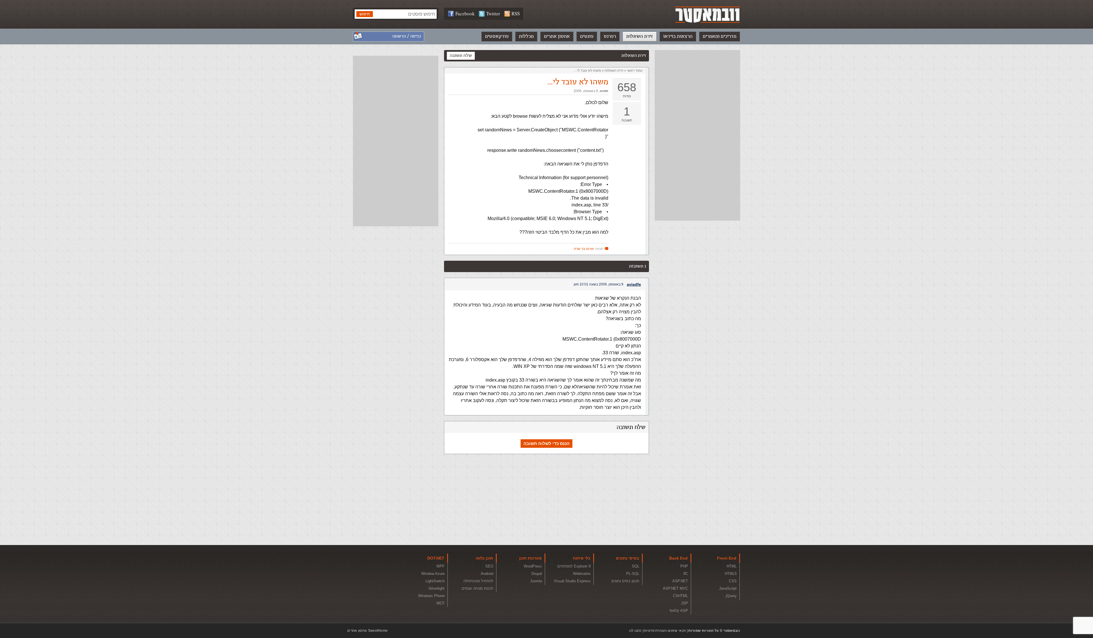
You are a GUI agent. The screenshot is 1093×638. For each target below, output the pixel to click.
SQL (635, 566)
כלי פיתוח (581, 558)
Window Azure (433, 573)
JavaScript (728, 588)
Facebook (465, 13)
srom (604, 91)
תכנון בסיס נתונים (625, 581)
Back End (678, 558)
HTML (732, 566)
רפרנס (610, 36)
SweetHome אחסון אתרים (367, 631)
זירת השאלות (639, 36)
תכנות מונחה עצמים (477, 588)
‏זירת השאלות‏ (614, 70)
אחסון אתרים (557, 36)
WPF (440, 566)
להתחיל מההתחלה (478, 581)
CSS (733, 581)
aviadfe (634, 284)
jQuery (731, 596)
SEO (489, 566)
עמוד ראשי (634, 70)
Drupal (536, 573)
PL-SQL (632, 573)
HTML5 (731, 573)
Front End (726, 558)
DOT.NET (435, 558)
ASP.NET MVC (675, 588)
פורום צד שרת (584, 249)
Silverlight (436, 588)
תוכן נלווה (484, 558)
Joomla (536, 581)
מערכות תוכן (530, 558)
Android (487, 573)
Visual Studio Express (572, 581)
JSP (684, 603)
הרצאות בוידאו (678, 36)
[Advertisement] (697, 135)
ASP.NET (680, 581)
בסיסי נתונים (627, 558)
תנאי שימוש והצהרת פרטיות (665, 631)
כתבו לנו (635, 631)
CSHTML (680, 596)
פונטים (586, 36)
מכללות (526, 36)
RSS (515, 13)
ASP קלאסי (678, 610)
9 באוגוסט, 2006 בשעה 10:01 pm (598, 284)
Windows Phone (431, 596)
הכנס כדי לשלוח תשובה (546, 443)
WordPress (533, 566)
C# (685, 573)
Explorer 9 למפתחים (574, 566)
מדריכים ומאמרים (719, 36)
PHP (684, 566)
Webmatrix (582, 573)
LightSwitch (435, 581)
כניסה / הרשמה (406, 36)
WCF (440, 603)
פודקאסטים (497, 36)
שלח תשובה (461, 56)
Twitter (493, 13)
